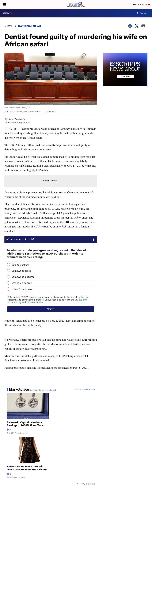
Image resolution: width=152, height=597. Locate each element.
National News (29, 26)
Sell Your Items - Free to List (43, 390)
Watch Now (140, 4)
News (8, 26)
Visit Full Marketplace (85, 389)
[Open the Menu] (4, 4)
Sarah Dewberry (16, 119)
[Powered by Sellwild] (90, 484)
